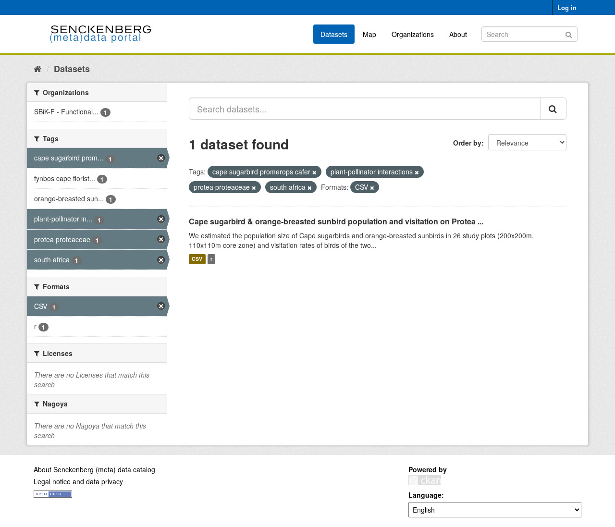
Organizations (413, 34)
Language (425, 495)
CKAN (424, 480)
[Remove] (314, 172)
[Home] (38, 68)
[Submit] (569, 33)
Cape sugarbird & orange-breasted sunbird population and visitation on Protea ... (336, 221)
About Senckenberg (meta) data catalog (94, 469)
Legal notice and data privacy (78, 481)
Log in (567, 7)
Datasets (333, 34)
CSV (197, 259)
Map (369, 34)
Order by (467, 142)
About (458, 34)
